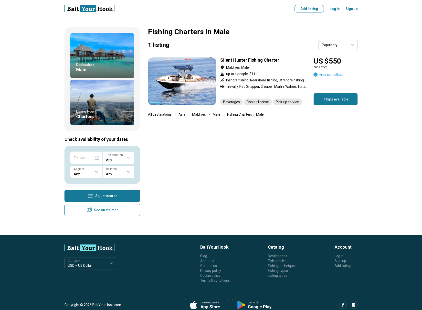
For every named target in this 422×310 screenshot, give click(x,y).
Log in (335, 9)
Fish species (277, 261)
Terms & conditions (215, 280)
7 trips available (335, 99)
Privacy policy (210, 271)
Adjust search (106, 196)
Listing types (277, 275)
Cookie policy (210, 275)
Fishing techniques (282, 266)
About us (207, 261)
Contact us (208, 266)
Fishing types (278, 271)
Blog (203, 256)
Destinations (277, 256)
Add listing (309, 9)
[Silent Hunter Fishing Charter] (253, 81)
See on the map (106, 210)
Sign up (352, 9)
